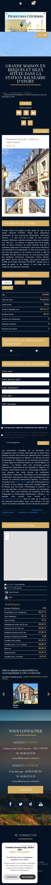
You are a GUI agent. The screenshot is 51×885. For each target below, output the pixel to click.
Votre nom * (7, 371)
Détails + (19, 282)
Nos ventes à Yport (15, 93)
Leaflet (23, 579)
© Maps (30, 579)
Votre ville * (7, 395)
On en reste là (26, 846)
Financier (7, 288)
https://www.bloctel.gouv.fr (12, 499)
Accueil (4, 93)
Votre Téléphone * (10, 387)
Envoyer (43, 443)
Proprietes (27, 93)
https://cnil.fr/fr (21, 482)
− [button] (7, 538)
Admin (38, 864)
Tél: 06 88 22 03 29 (25, 753)
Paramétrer (11, 877)
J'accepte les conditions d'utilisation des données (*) (25, 427)
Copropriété (34, 282)
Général (7, 282)
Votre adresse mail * (11, 379)
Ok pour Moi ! (28, 877)
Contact (25, 790)
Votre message (9, 404)
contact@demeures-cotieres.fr (25, 758)
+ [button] (7, 534)
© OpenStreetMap (41, 579)
